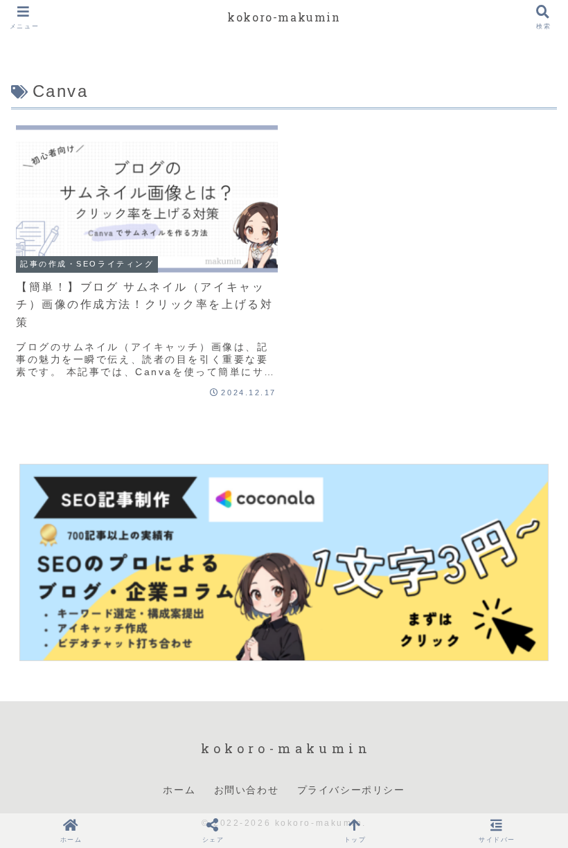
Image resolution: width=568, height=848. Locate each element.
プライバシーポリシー (351, 789)
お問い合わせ (246, 789)
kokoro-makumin (283, 17)
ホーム (179, 789)
